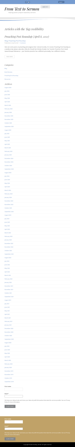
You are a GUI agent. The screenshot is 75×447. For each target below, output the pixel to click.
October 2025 (8, 123)
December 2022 (9, 243)
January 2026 (8, 112)
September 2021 (9, 296)
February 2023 (8, 236)
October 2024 (8, 165)
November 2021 (9, 289)
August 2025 (8, 130)
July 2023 (7, 218)
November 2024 (9, 162)
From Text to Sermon (22, 8)
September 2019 (9, 381)
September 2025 (9, 126)
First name (8, 386)
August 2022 (8, 257)
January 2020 (8, 367)
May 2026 (7, 98)
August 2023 (8, 215)
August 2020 (8, 342)
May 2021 (7, 311)
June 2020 (7, 350)
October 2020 (8, 335)
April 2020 (7, 357)
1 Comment (22, 43)
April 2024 (7, 187)
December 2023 (9, 201)
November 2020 (9, 332)
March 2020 (8, 360)
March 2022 (8, 275)
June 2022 (7, 265)
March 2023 (8, 233)
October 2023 (8, 208)
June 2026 (7, 94)
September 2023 (9, 211)
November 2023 (9, 204)
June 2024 (7, 179)
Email (7, 393)
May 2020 (7, 353)
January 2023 (8, 240)
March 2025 (8, 148)
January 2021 (8, 325)
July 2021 (7, 304)
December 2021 (9, 286)
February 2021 (8, 321)
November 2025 (9, 119)
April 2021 (7, 314)
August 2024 (8, 172)
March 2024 (8, 190)
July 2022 (7, 261)
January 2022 (8, 282)
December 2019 (9, 371)
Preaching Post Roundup (17, 41)
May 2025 (7, 140)
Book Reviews (8, 72)
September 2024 (9, 169)
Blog (6, 41)
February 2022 (8, 279)
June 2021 (7, 307)
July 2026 (7, 91)
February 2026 (8, 109)
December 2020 (9, 328)
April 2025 (7, 144)
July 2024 (7, 176)
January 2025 (8, 155)
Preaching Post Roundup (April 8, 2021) (27, 36)
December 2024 (9, 158)
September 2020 (9, 339)
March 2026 (8, 105)
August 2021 (8, 300)
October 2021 (8, 293)
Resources (8, 79)
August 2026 (8, 87)
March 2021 (8, 318)
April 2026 (7, 102)
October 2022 (8, 250)
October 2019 (8, 378)
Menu (45, 7)
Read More (9, 56)
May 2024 (7, 183)
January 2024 (8, 197)
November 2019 (9, 374)
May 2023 (7, 226)
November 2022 (9, 247)
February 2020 (8, 364)
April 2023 (7, 229)
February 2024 (8, 194)
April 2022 (7, 272)
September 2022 (9, 254)
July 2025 (7, 133)
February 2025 (8, 151)
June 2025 (7, 137)
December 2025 (9, 116)
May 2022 (7, 268)
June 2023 (7, 222)
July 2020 (7, 346)
